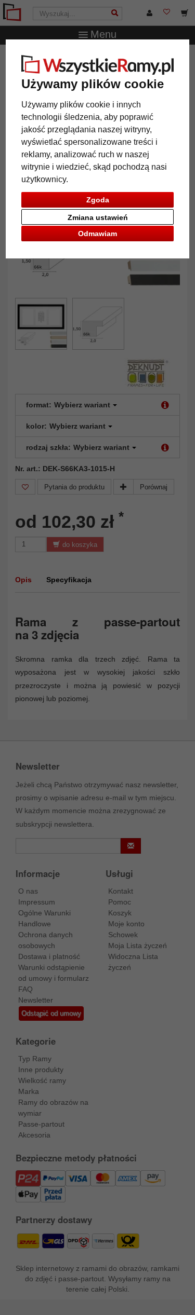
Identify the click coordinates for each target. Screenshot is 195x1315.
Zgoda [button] (97, 200)
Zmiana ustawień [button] (98, 217)
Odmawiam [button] (97, 233)
